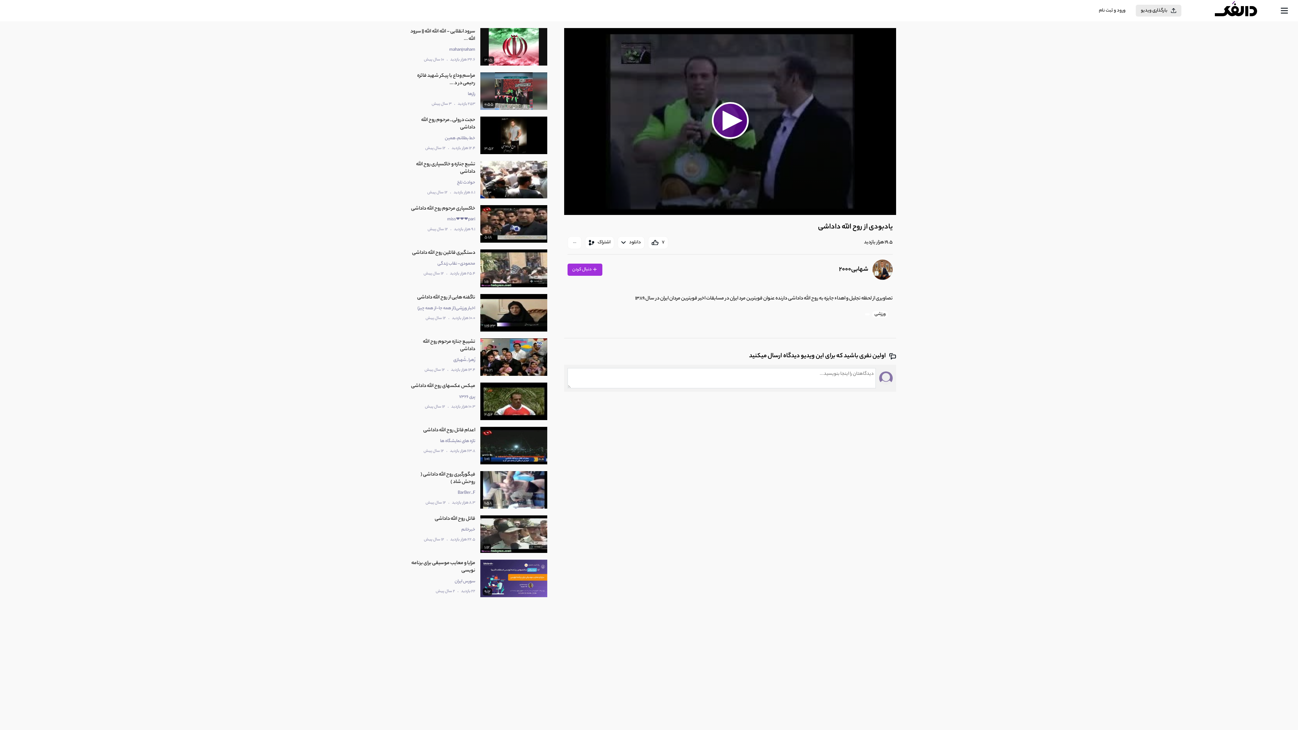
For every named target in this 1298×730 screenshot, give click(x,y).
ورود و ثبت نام (1112, 11)
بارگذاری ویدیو (1154, 11)
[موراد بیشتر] (575, 242)
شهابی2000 (853, 269)
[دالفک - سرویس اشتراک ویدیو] (1242, 10)
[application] (730, 121)
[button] (730, 121)
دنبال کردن (582, 269)
